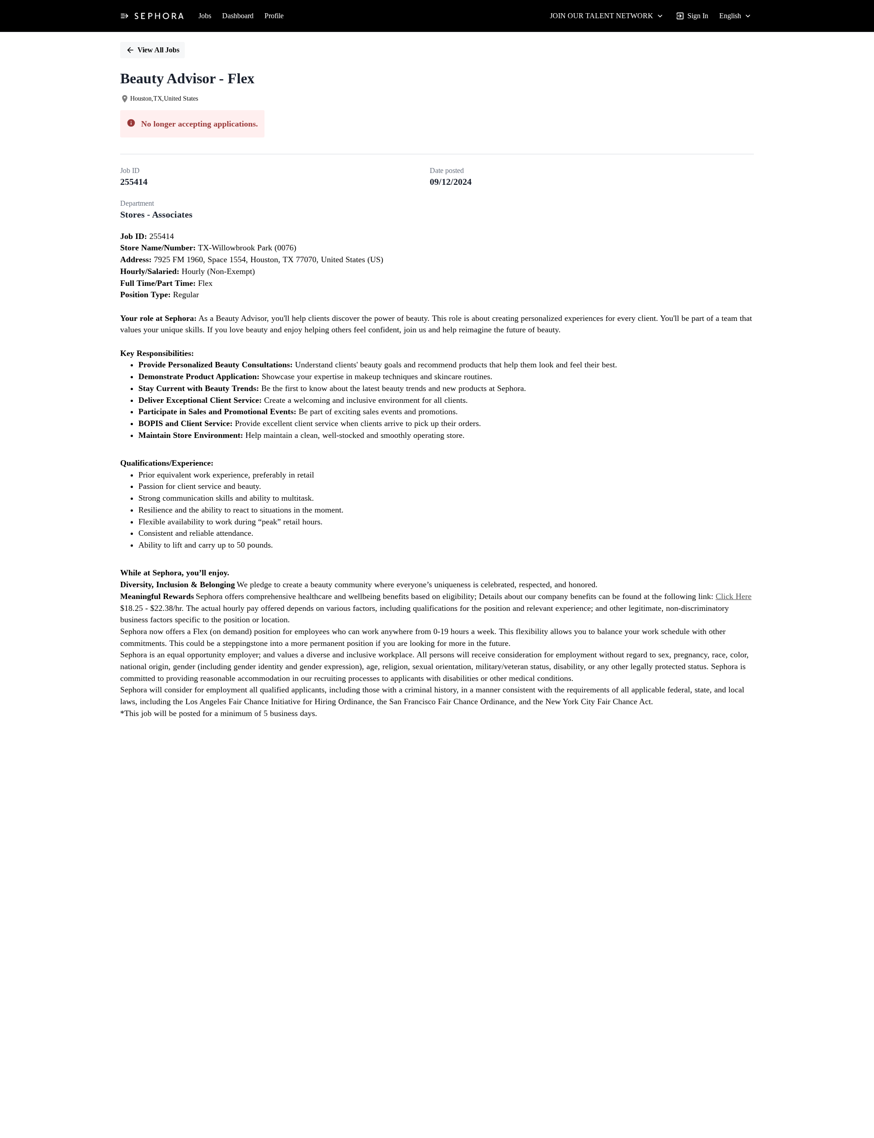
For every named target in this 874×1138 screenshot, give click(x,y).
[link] (159, 16)
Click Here (734, 596)
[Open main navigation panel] (124, 16)
